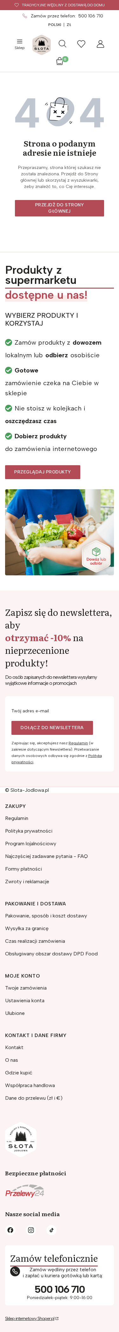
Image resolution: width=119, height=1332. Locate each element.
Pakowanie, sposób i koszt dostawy (46, 916)
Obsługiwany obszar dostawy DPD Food (51, 954)
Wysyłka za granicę (27, 928)
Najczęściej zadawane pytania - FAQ (46, 856)
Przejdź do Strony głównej (59, 208)
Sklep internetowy (29, 1318)
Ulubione (15, 1013)
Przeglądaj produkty (42, 472)
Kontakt (14, 1047)
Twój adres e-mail (30, 711)
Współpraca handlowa (30, 1085)
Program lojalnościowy (30, 844)
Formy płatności (23, 869)
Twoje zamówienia (26, 988)
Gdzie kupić (18, 1073)
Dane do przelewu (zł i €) (34, 1098)
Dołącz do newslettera (52, 727)
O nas (11, 1060)
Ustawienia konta (24, 1000)
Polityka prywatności (28, 831)
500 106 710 (90, 16)
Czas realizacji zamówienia (35, 941)
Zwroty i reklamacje (27, 882)
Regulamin (78, 743)
